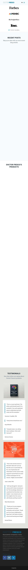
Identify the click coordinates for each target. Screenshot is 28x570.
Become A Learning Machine (14, 231)
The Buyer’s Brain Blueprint (14, 189)
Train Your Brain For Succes (14, 310)
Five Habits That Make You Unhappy (14, 98)
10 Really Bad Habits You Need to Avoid (14, 135)
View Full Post (14, 73)
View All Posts (14, 154)
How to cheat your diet (14, 64)
